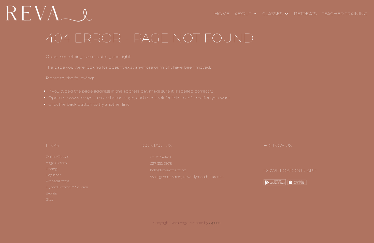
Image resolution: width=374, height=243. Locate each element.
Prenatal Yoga (57, 181)
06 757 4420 (160, 157)
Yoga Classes (56, 162)
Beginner (53, 175)
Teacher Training (345, 14)
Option (215, 222)
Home (221, 14)
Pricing (51, 168)
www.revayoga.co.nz (89, 97)
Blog (49, 199)
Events (51, 193)
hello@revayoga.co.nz (168, 170)
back (71, 104)
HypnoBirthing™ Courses (67, 187)
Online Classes (57, 156)
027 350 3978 (161, 163)
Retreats (305, 14)
